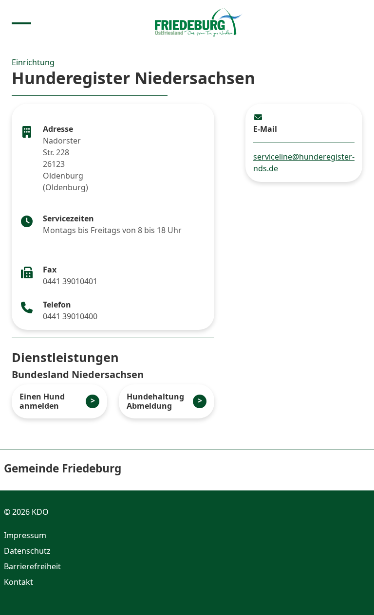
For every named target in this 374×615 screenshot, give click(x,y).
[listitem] (59, 401)
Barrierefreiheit (32, 566)
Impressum (25, 535)
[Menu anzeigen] (21, 22)
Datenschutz (27, 550)
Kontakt (18, 582)
